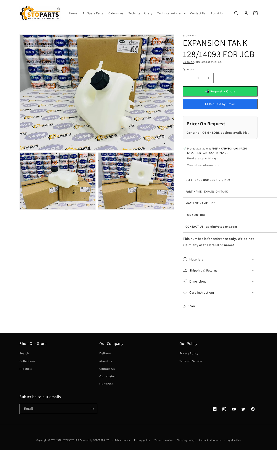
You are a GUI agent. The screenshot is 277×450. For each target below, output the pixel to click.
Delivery (105, 353)
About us (105, 361)
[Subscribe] (92, 409)
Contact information (210, 440)
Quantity (188, 69)
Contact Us (107, 369)
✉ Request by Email (220, 104)
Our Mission (107, 376)
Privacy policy (142, 440)
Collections (27, 361)
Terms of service (164, 440)
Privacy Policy (188, 353)
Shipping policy (186, 440)
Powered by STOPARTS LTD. (95, 440)
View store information (203, 165)
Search (24, 353)
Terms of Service (190, 361)
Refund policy (122, 440)
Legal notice (234, 440)
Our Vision (106, 384)
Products (25, 369)
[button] (171, 13)
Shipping (188, 61)
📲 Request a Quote (220, 91)
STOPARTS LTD (71, 440)
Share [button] (192, 306)
